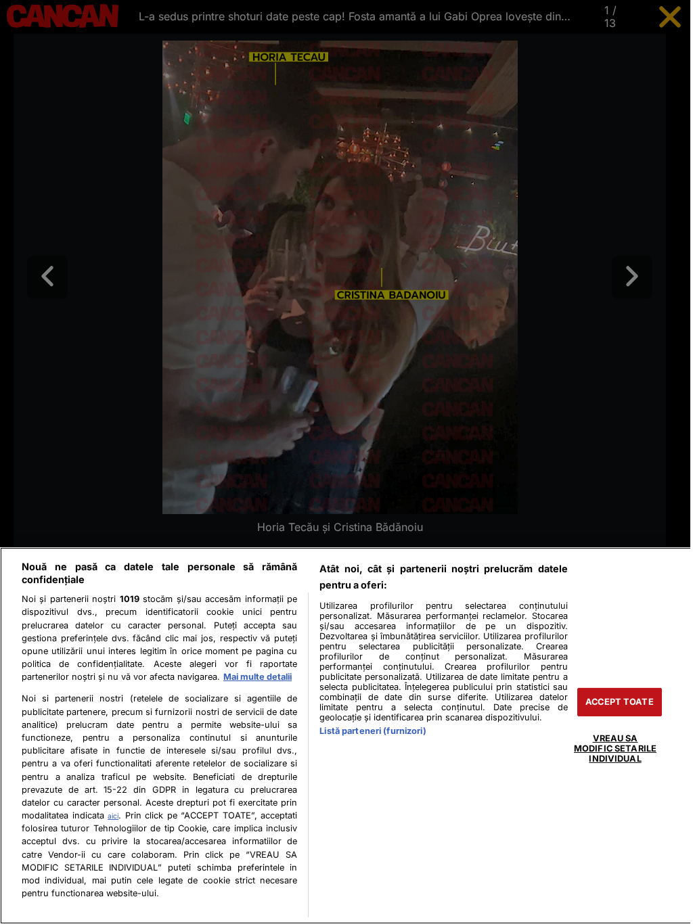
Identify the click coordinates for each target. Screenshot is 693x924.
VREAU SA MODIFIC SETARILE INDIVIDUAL (607, 748)
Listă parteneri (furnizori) (368, 731)
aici (112, 816)
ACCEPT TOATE (611, 702)
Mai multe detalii (257, 677)
